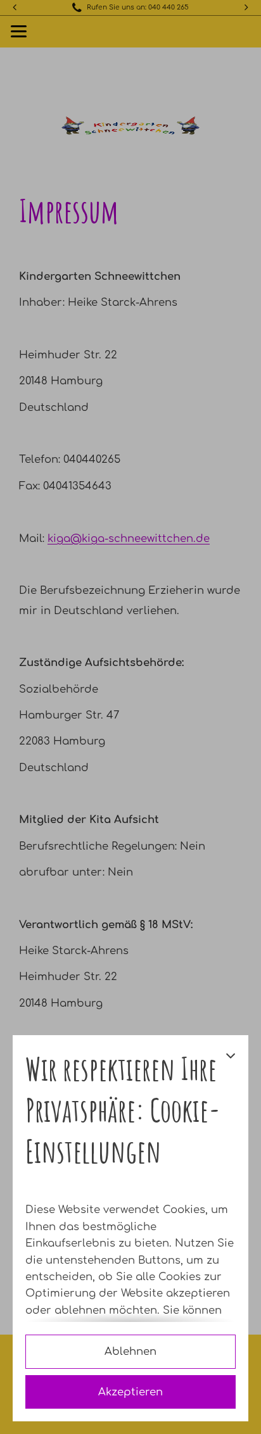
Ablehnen (130, 1351)
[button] (231, 1120)
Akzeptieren (130, 1392)
